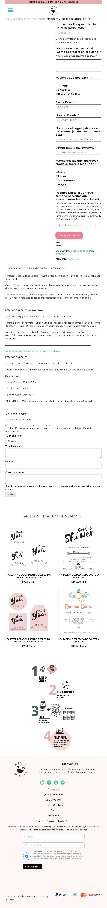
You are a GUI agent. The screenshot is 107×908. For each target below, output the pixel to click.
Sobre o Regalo (66, 180)
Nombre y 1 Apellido (69, 94)
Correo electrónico (16, 472)
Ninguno (62, 184)
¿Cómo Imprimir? (53, 800)
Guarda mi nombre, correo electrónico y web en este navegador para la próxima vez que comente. (53, 487)
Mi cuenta (53, 815)
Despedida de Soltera (23, 19)
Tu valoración (13, 446)
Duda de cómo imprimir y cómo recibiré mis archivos (32, 351)
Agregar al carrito (69, 235)
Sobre (61, 172)
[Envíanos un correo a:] (42, 782)
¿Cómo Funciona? (53, 794)
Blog (53, 810)
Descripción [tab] (15, 268)
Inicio (8, 19)
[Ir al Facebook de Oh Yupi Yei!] (49, 782)
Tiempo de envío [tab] (37, 268)
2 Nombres (64, 90)
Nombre (10, 461)
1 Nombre (63, 86)
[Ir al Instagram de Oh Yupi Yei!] (56, 782)
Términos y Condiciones (53, 805)
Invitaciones (74, 259)
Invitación (41, 19)
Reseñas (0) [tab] (58, 268)
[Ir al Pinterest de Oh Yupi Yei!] (63, 782)
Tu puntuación (13, 436)
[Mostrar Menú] (10, 10)
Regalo (62, 176)
